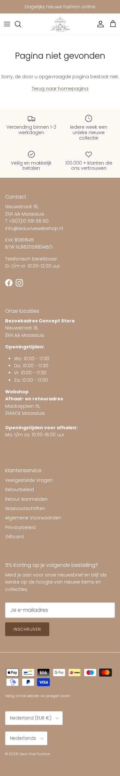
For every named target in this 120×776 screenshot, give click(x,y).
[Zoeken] (21, 24)
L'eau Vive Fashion (34, 753)
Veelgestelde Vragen (29, 480)
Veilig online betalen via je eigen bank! (37, 695)
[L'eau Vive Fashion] (60, 24)
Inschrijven (27, 629)
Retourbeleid (19, 489)
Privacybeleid (20, 527)
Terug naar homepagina (60, 88)
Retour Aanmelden (26, 499)
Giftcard (14, 536)
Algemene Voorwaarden (33, 518)
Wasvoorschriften (25, 508)
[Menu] (7, 24)
